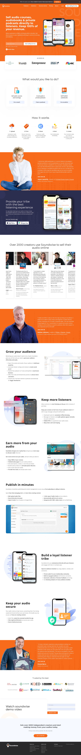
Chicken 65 (22, 286)
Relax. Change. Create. (63, 332)
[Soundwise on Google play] (23, 222)
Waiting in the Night (56, 291)
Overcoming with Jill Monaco (39, 290)
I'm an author (64, 102)
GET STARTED (40, 735)
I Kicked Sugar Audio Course (65, 179)
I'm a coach (17, 102)
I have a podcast (40, 102)
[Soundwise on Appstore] (11, 222)
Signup (57, 1)
